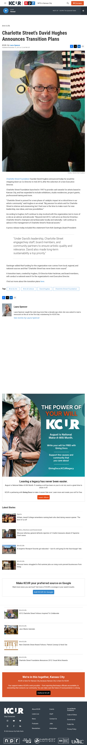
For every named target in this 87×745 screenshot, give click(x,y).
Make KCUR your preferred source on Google (43, 583)
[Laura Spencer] (7, 310)
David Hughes (45, 289)
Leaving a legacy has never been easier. (43, 481)
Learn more (43, 497)
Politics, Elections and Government (29, 530)
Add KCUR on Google (43, 592)
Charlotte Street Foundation (17, 179)
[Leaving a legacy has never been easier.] (43, 435)
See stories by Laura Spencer (27, 318)
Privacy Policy (71, 729)
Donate (78, 3)
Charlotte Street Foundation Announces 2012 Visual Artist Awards (43, 660)
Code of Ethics (72, 715)
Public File (70, 724)
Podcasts (35, 723)
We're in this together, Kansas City (43, 677)
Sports (19, 514)
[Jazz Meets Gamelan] (11, 629)
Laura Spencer (15, 45)
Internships (53, 728)
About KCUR (36, 709)
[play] (6, 10)
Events (52, 709)
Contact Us (53, 719)
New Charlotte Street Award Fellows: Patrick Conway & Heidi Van (43, 645)
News (34, 719)
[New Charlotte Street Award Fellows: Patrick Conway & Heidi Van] (11, 645)
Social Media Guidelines (71, 709)
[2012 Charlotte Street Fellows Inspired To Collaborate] (11, 614)
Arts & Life (6, 26)
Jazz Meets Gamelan (27, 629)
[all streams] (84, 10)
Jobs (51, 723)
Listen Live (35, 714)
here (42, 281)
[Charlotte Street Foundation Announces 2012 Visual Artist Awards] (11, 661)
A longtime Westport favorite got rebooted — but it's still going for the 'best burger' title (49, 549)
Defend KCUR (43, 693)
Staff (51, 714)
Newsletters (36, 728)
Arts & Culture (28, 289)
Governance (71, 719)
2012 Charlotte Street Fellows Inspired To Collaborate (39, 613)
